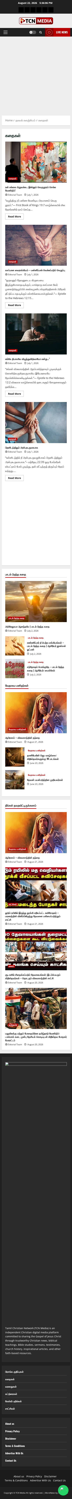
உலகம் (11, 966)
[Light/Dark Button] (32, 32)
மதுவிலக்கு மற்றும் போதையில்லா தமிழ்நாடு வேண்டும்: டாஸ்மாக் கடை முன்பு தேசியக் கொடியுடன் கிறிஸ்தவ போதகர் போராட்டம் (36, 1036)
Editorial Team (15, 194)
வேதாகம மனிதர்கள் (17, 729)
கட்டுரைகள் (11, 1394)
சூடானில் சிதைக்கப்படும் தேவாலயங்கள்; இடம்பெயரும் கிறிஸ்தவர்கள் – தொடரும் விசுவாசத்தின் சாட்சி (32, 976)
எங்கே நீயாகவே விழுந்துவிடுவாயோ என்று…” (36, 333)
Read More (16, 217)
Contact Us (10, 1460)
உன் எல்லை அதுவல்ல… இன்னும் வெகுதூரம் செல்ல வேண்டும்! (36, 162)
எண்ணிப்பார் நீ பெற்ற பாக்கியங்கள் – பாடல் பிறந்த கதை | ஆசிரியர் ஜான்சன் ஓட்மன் (14, 645)
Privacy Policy (12, 1431)
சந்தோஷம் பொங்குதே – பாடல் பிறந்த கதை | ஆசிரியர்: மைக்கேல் (14, 668)
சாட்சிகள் (13, 904)
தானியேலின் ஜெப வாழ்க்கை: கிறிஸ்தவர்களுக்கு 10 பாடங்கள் (14, 757)
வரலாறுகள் (11, 1386)
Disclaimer (10, 1438)
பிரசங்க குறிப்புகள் (14, 1371)
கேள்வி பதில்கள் (13, 1401)
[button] (5, 32)
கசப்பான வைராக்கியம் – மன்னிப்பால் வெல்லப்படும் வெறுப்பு (36, 245)
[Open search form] (40, 32)
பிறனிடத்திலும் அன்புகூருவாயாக (36, 422)
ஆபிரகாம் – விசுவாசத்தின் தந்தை (22, 737)
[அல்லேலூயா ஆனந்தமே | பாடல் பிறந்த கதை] (36, 601)
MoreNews (50, 1492)
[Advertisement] (36, 74)
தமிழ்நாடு (13, 1025)
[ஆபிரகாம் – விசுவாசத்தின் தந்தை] (36, 712)
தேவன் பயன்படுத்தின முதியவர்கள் (14, 779)
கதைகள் (12, 178)
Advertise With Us (14, 1453)
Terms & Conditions (15, 1446)
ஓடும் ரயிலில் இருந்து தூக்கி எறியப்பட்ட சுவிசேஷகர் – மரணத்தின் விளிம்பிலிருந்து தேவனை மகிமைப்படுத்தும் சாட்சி (32, 916)
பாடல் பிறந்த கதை (16, 618)
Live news (62, 32)
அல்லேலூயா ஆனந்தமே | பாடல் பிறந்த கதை (27, 626)
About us (9, 1423)
